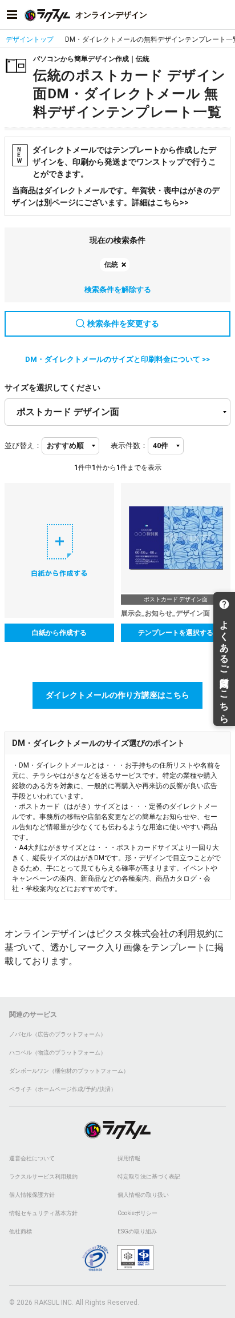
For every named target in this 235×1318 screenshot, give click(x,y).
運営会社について (32, 1158)
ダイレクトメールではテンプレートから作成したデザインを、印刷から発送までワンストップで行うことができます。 (116, 161)
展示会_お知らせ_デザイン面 (165, 613)
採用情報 (129, 1158)
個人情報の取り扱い (143, 1195)
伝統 (111, 265)
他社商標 (20, 1231)
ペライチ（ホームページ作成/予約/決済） (62, 1089)
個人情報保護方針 (32, 1195)
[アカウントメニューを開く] (223, 15)
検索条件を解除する (117, 289)
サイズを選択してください (52, 387)
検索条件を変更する (123, 323)
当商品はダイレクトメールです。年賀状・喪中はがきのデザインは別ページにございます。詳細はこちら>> (116, 196)
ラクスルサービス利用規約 (43, 1176)
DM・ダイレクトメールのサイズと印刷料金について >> (117, 359)
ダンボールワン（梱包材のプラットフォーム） (69, 1071)
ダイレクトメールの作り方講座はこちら (117, 695)
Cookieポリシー (137, 1213)
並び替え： (23, 445)
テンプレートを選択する (175, 633)
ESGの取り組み (137, 1231)
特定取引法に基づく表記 (149, 1176)
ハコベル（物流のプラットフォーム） (57, 1052)
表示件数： (129, 445)
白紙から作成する (59, 633)
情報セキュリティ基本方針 (43, 1213)
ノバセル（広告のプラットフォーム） (57, 1034)
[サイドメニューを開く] (12, 15)
